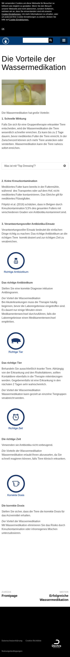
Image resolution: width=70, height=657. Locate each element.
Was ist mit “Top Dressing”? (20, 165)
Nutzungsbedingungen (12, 651)
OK (3, 29)
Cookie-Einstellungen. (11, 14)
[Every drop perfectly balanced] (12, 41)
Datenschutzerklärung (12, 641)
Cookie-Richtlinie (33, 641)
